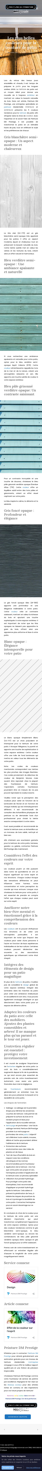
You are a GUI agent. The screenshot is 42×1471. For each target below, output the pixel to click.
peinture (7, 107)
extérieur (30, 95)
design (26, 985)
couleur (7, 368)
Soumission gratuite (17, 1417)
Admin (33, 52)
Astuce (23, 52)
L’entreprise (33, 1362)
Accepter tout (7, 1467)
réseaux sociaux (15, 1385)
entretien (11, 1066)
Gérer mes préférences (33, 1467)
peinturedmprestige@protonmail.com (14, 1448)
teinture (22, 113)
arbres (9, 1031)
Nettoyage (10, 1125)
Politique (4, 1450)
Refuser (19, 1467)
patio (26, 1134)
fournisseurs (16, 1089)
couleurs (11, 929)
